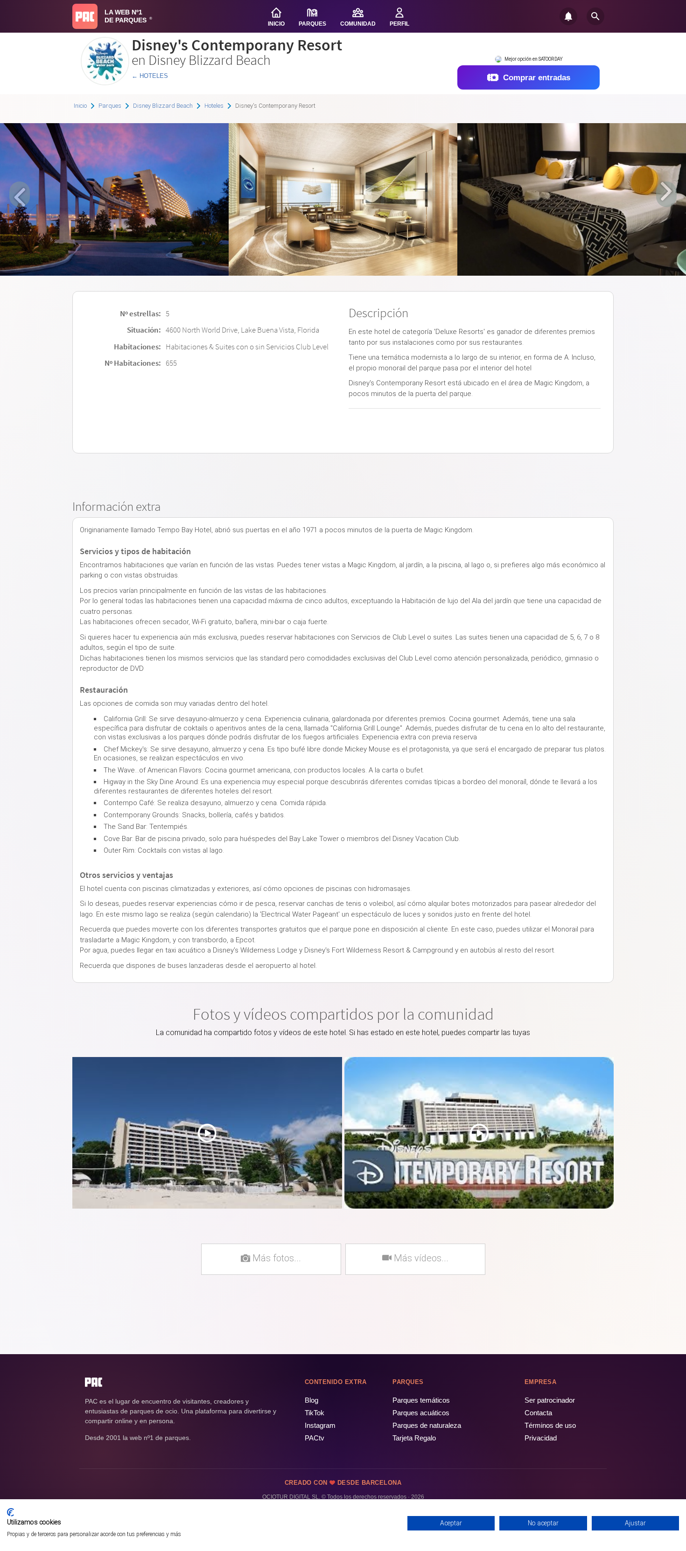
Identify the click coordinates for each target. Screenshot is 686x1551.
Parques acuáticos (420, 1413)
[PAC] (85, 16)
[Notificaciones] (568, 16)
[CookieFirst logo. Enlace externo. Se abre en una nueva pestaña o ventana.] (10, 1512)
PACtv (314, 1438)
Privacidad (541, 1438)
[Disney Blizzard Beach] (105, 81)
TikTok (314, 1413)
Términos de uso (550, 1425)
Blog (311, 1400)
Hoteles (214, 105)
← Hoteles (150, 75)
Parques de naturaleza (426, 1425)
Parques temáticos (421, 1400)
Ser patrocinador (550, 1400)
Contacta (538, 1413)
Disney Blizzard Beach (163, 105)
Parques (109, 105)
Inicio (80, 105)
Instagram (320, 1425)
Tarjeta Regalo (414, 1438)
